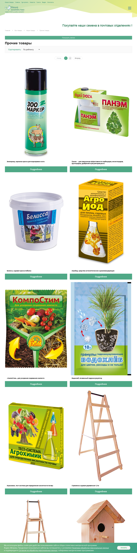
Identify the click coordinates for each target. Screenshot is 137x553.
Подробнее (36, 169)
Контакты (50, 2)
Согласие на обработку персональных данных (38, 550)
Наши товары (9, 2)
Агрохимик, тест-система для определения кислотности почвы (30, 486)
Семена (17, 2)
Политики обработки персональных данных (90, 548)
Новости (32, 2)
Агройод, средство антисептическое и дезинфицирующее (93, 271)
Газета (38, 2)
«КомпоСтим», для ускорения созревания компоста (25, 378)
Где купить (24, 2)
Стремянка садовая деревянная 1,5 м (85, 486)
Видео (44, 2)
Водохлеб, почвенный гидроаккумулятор (87, 378)
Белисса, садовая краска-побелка (19, 271)
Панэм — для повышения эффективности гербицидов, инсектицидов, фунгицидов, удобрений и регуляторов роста (97, 162)
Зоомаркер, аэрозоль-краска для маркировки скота (26, 162)
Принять (124, 548)
